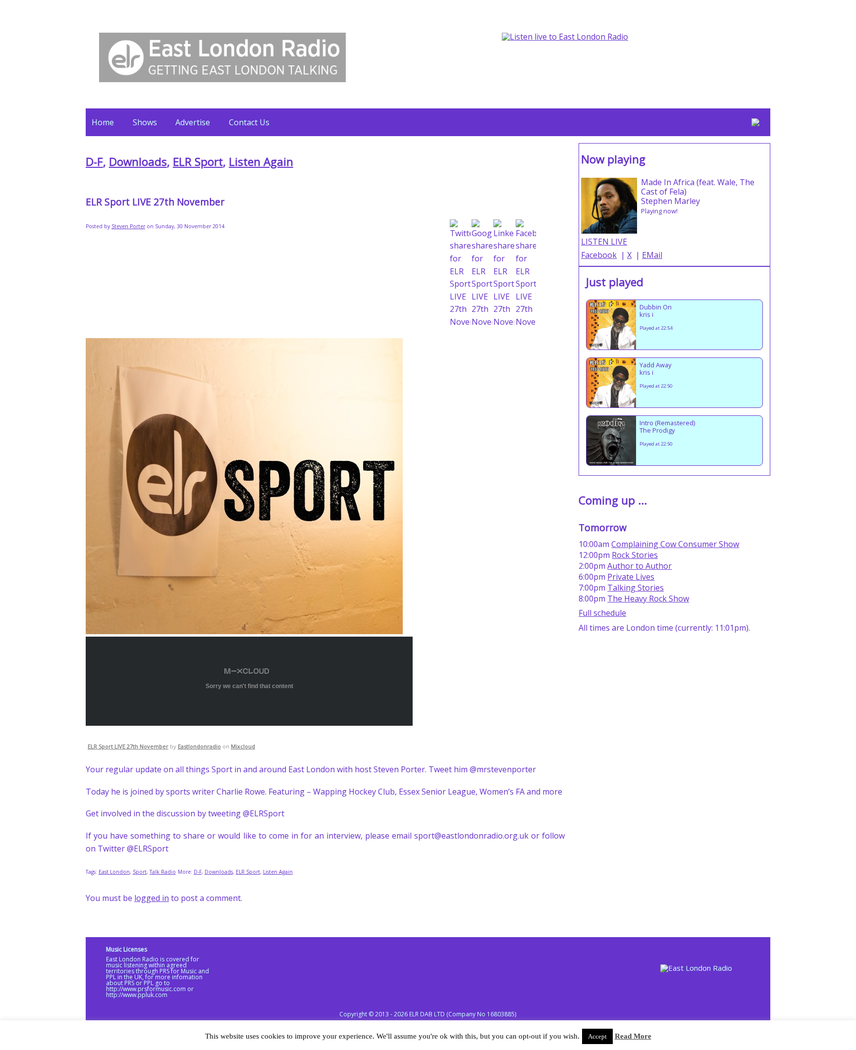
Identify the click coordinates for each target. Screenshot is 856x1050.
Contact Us (249, 122)
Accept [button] (597, 1036)
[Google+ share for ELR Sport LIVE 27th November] (482, 274)
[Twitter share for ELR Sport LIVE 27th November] (460, 274)
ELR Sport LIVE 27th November (128, 746)
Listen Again (261, 161)
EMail (652, 255)
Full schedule (602, 612)
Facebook (599, 255)
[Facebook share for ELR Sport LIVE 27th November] (526, 274)
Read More (633, 1036)
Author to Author (639, 565)
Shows (145, 122)
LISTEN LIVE (604, 241)
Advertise (192, 122)
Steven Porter (128, 226)
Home (103, 122)
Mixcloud (243, 746)
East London (114, 871)
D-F (94, 161)
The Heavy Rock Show (648, 598)
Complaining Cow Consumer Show (675, 544)
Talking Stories (635, 587)
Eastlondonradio (199, 746)
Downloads (138, 161)
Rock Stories (635, 555)
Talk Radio (163, 871)
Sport (140, 871)
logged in (151, 898)
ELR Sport (198, 161)
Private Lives (630, 576)
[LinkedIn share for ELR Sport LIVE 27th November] (503, 274)
